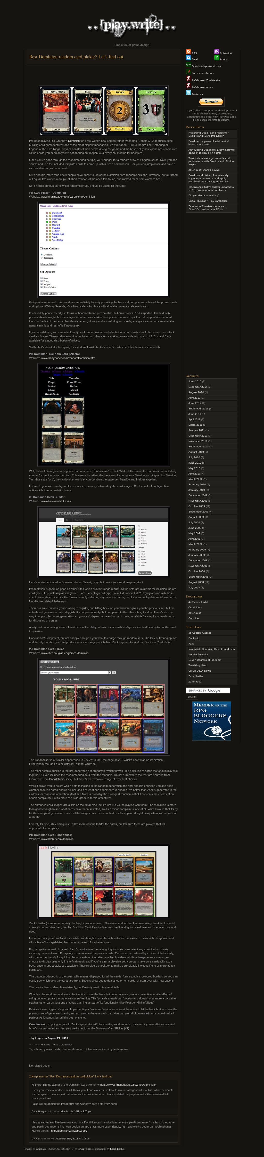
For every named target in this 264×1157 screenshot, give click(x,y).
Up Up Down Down (199, 670)
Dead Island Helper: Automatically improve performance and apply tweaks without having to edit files (208, 178)
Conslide (193, 618)
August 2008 (196, 582)
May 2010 (194, 468)
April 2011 (194, 419)
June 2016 (194, 381)
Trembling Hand (197, 665)
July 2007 (194, 587)
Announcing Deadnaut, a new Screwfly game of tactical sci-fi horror (211, 151)
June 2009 (194, 527)
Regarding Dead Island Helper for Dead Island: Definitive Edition (208, 134)
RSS (194, 53)
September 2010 (198, 446)
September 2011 (198, 408)
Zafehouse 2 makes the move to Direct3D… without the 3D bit (207, 208)
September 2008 (198, 576)
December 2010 (198, 435)
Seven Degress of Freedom (204, 659)
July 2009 (194, 522)
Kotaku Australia (198, 654)
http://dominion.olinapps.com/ (69, 1130)
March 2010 (195, 479)
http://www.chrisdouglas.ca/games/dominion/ (128, 1084)
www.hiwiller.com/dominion (57, 839)
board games (44, 1049)
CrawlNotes (195, 607)
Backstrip (193, 638)
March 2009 (195, 544)
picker (88, 1049)
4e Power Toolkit (198, 602)
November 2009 (198, 500)
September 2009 (198, 511)
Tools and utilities (62, 1044)
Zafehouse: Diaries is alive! (204, 169)
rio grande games (118, 1049)
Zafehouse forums (202, 87)
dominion (77, 1049)
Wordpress (41, 1149)
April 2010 (194, 473)
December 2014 (198, 386)
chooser (66, 1049)
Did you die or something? (204, 195)
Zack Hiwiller (195, 676)
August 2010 (196, 452)
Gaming (46, 1044)
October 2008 (196, 571)
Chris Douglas (39, 1111)
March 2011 (195, 424)
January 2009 (196, 555)
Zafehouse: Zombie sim (205, 80)
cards (57, 1049)
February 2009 (197, 549)
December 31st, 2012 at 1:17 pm (72, 1138)
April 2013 (194, 397)
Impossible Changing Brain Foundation (211, 649)
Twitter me (197, 94)
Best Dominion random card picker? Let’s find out (76, 56)
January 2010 (196, 489)
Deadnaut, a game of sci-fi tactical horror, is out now (208, 143)
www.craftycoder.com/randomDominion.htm (68, 358)
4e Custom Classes (199, 632)
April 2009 (194, 538)
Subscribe (226, 53)
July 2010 (194, 457)
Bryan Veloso (84, 1149)
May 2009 (194, 533)
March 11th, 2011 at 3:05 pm (76, 1111)
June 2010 (194, 462)
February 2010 (197, 484)
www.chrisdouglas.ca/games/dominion (64, 653)
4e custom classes (202, 73)
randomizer (99, 1049)
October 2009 (196, 506)
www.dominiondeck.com (56, 501)
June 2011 (194, 414)
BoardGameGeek (60, 779)
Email (195, 59)
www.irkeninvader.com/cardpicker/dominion (68, 196)
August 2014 (196, 392)
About (223, 59)
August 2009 (196, 517)
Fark (191, 643)
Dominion (74, 140)
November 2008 (198, 565)
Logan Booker (117, 1149)
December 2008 (198, 560)
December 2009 (198, 495)
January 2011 (196, 430)
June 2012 (194, 403)
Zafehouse (194, 612)
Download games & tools (206, 66)
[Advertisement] (103, 74)
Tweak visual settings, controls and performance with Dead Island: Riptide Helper (211, 161)
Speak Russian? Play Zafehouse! (208, 200)
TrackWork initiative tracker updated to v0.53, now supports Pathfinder (211, 188)
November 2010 (198, 441)
